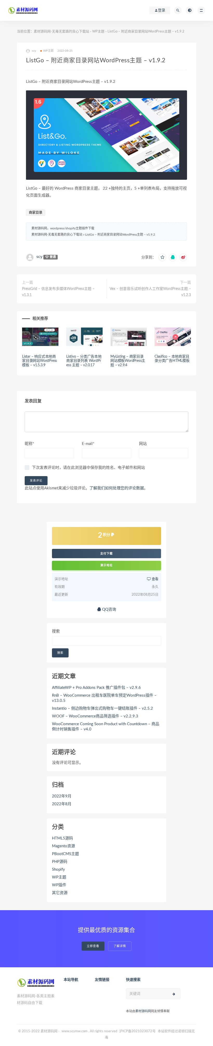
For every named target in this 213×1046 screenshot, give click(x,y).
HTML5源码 (62, 838)
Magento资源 (63, 846)
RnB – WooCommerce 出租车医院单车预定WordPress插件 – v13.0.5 (104, 698)
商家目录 (35, 212)
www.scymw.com (75, 1031)
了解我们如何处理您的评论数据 (116, 488)
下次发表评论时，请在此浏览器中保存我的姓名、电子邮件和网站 (88, 468)
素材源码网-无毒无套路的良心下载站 (61, 31)
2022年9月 (61, 796)
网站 (143, 444)
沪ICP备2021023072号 (137, 1031)
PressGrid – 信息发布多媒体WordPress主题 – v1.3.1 (58, 292)
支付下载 (106, 553)
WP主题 (98, 31)
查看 (154, 579)
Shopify (58, 869)
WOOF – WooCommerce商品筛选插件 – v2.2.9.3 (95, 716)
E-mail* (88, 444)
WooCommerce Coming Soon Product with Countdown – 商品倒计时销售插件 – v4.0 (105, 726)
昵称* (29, 444)
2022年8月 (61, 804)
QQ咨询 (108, 609)
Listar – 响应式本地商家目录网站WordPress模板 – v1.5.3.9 (39, 361)
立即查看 (93, 946)
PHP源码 (59, 862)
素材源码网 (143, 1011)
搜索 (56, 631)
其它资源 (60, 893)
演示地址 (106, 565)
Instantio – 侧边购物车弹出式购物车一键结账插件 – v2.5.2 (102, 708)
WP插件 (59, 885)
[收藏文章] (162, 257)
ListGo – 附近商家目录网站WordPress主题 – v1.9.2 (120, 234)
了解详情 (120, 946)
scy (39, 257)
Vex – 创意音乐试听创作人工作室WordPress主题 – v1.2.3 (150, 292)
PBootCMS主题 (65, 854)
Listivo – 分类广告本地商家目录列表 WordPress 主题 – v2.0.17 (84, 361)
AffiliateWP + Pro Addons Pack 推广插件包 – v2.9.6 (96, 688)
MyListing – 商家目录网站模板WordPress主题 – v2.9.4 (127, 361)
